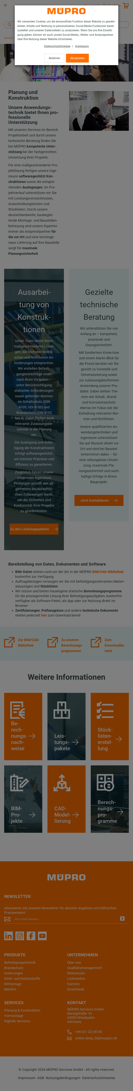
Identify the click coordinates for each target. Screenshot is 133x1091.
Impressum (82, 46)
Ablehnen (54, 58)
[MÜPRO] (66, 11)
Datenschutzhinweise (57, 46)
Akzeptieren (77, 58)
